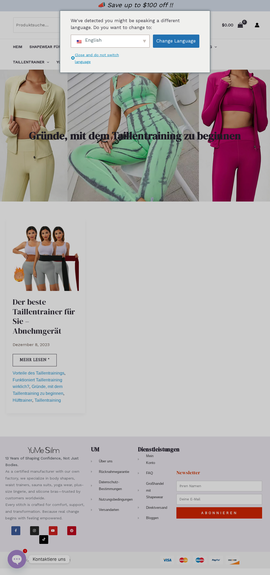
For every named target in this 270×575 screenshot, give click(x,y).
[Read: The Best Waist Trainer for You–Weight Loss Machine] (46, 257)
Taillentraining (48, 400)
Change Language (176, 41)
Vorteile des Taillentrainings (38, 373)
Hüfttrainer (22, 400)
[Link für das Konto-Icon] (257, 25)
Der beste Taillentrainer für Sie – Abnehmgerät (44, 316)
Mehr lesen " (37, 359)
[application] (214, 46)
